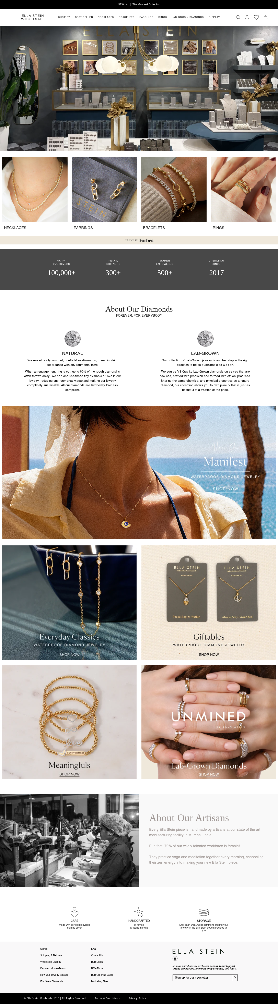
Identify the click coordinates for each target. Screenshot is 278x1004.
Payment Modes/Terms (53, 968)
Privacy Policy (137, 998)
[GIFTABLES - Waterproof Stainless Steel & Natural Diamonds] (208, 602)
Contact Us (97, 955)
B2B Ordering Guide (102, 975)
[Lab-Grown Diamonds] (208, 722)
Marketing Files (99, 981)
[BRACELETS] (174, 189)
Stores (43, 949)
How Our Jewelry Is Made (54, 975)
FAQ (93, 949)
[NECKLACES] (35, 189)
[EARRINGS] (104, 189)
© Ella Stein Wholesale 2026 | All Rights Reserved (55, 998)
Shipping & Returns (51, 955)
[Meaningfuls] (69, 722)
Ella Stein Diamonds (51, 981)
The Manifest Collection (146, 4)
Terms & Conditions (107, 998)
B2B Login (97, 962)
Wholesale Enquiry (50, 962)
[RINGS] (243, 189)
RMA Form (97, 968)
